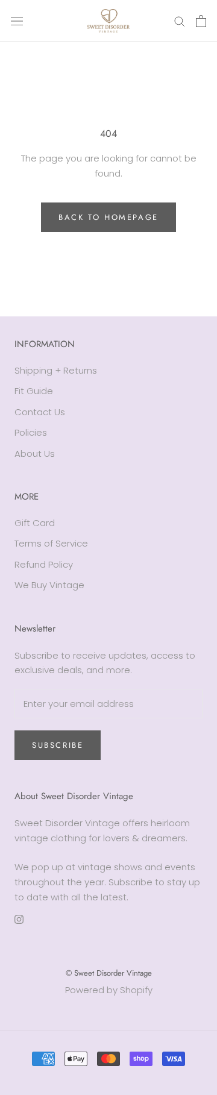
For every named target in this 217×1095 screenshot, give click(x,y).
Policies (30, 432)
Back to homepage (108, 217)
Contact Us (39, 412)
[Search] (179, 21)
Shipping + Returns (55, 370)
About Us (34, 453)
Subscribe (57, 745)
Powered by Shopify (109, 990)
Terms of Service (51, 543)
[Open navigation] (17, 21)
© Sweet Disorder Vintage (109, 973)
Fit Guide (33, 390)
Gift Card (34, 522)
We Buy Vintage (49, 585)
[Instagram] (19, 919)
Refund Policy (43, 564)
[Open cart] (201, 21)
